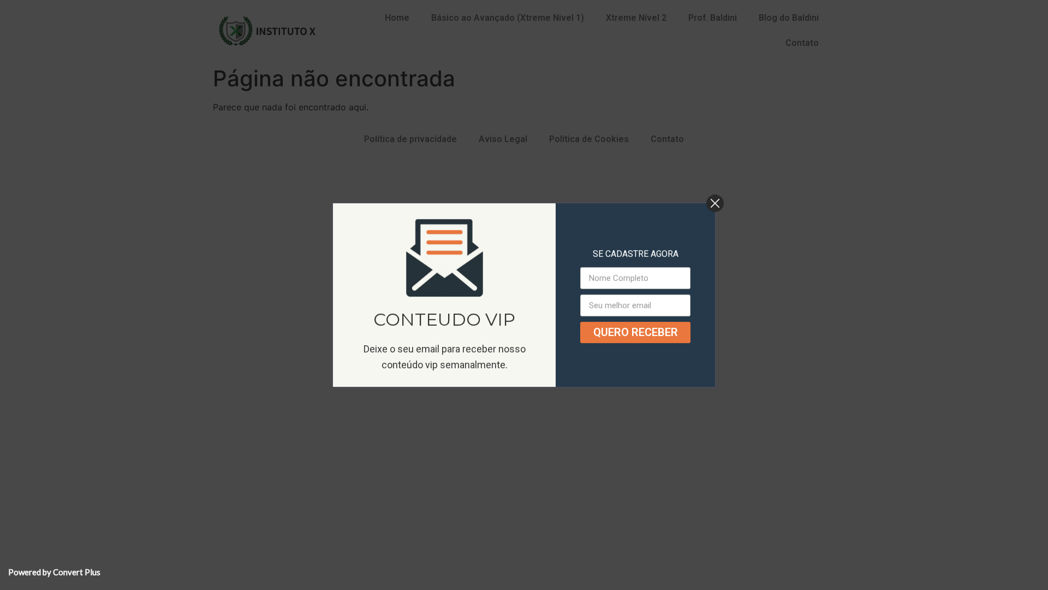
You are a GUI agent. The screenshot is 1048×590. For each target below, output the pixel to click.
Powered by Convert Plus (54, 572)
